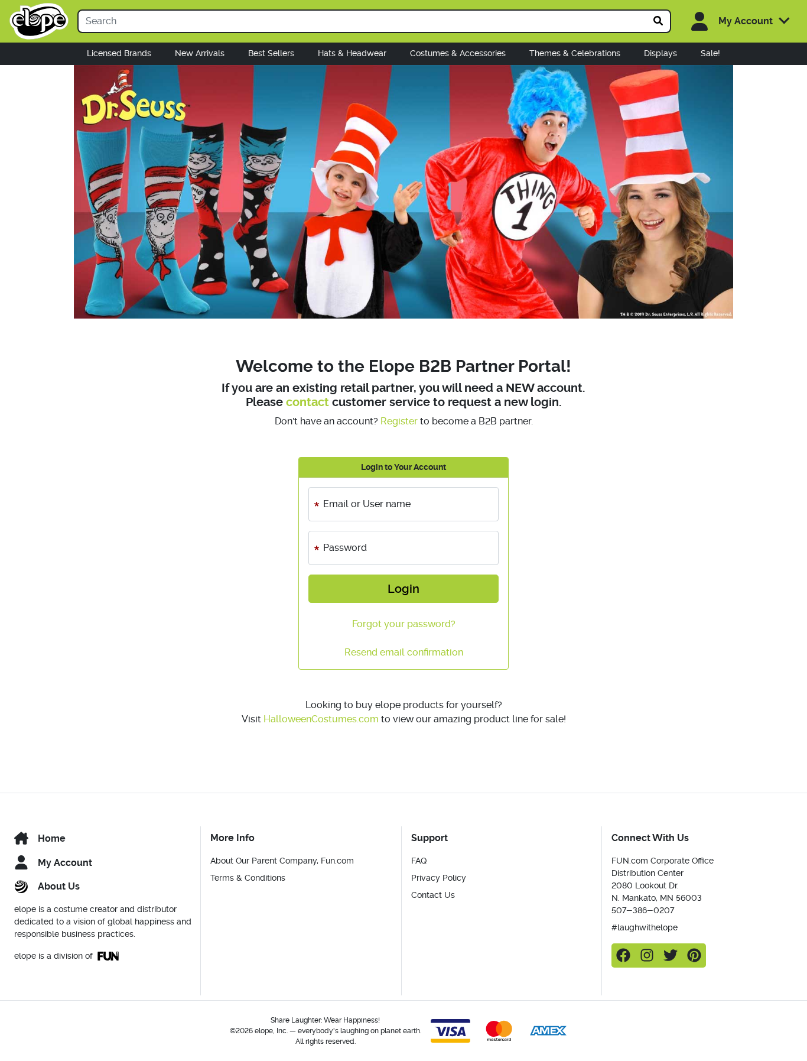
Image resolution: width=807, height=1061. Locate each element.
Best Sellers (271, 53)
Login (403, 589)
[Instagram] (647, 955)
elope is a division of (53, 956)
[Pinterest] (694, 955)
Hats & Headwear (352, 53)
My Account (65, 862)
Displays (660, 53)
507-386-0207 (642, 910)
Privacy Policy (438, 877)
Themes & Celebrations (574, 53)
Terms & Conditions (247, 877)
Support (429, 837)
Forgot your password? (403, 624)
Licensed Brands (119, 53)
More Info (232, 837)
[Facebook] (623, 955)
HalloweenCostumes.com (321, 719)
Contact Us (433, 895)
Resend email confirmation (403, 652)
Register (399, 421)
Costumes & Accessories (458, 53)
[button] (734, 21)
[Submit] (658, 21)
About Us (59, 886)
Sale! (710, 53)
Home (52, 838)
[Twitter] (670, 955)
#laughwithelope (644, 927)
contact (307, 402)
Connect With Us (650, 837)
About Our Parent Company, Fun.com (282, 860)
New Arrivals (199, 53)
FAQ (419, 860)
